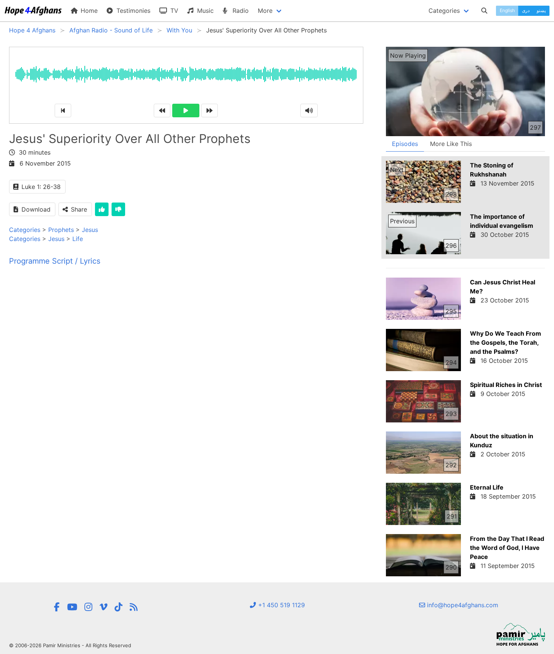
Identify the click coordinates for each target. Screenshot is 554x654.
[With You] (134, 607)
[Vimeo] (103, 607)
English (507, 10)
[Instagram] (88, 607)
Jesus (90, 229)
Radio (240, 10)
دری (526, 10)
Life (77, 239)
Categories (24, 229)
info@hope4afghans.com (461, 605)
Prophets (61, 229)
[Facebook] (56, 607)
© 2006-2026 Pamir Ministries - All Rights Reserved (70, 645)
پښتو (541, 10)
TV (173, 10)
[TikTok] (118, 607)
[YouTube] (72, 607)
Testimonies (132, 10)
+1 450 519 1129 (280, 605)
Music (204, 10)
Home (88, 10)
